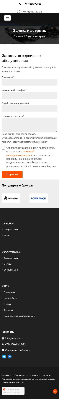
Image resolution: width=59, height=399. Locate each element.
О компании (9, 292)
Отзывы (7, 304)
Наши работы (10, 298)
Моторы (7, 263)
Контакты (8, 310)
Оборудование (11, 269)
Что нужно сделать (12, 116)
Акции (7, 235)
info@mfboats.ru (14, 338)
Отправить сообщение (17, 350)
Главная (18, 36)
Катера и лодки (11, 229)
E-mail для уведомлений (15, 103)
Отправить (12, 174)
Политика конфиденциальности (19, 316)
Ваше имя (7, 77)
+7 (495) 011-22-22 (31, 11)
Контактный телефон (13, 90)
